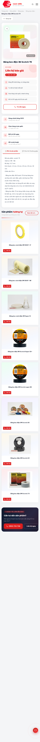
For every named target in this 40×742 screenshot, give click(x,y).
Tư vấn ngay (21, 107)
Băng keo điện (30, 11)
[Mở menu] (37, 4)
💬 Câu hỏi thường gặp (30, 151)
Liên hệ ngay (31, 526)
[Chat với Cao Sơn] (35, 730)
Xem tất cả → (31, 213)
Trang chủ (5, 11)
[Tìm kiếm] (32, 4)
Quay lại (8, 18)
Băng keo (21, 11)
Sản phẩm (13, 11)
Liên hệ (8, 250)
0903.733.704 (14, 526)
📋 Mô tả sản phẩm (11, 151)
